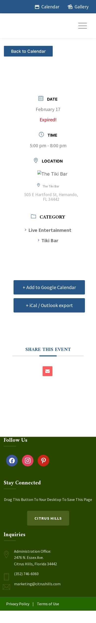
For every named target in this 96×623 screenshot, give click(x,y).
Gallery (82, 7)
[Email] (47, 371)
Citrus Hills (48, 518)
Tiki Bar (49, 240)
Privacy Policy (17, 603)
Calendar (50, 7)
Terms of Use (48, 603)
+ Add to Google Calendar (49, 287)
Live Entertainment (49, 230)
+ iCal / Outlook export (49, 305)
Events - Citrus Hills (29, 49)
